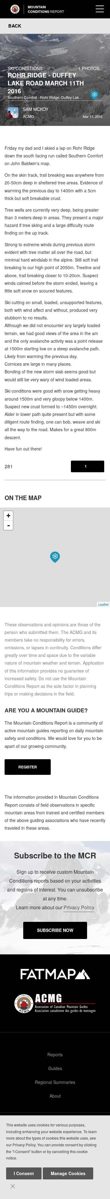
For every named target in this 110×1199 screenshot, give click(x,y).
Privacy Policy (79, 907)
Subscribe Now (55, 930)
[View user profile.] (13, 111)
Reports (55, 1054)
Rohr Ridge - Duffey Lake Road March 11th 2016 (46, 82)
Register (27, 767)
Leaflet (103, 604)
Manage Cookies (68, 1173)
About (55, 1096)
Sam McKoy (35, 109)
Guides (55, 1068)
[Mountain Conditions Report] (15, 9)
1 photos (88, 68)
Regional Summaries (55, 1082)
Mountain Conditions (46, 9)
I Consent (24, 1173)
